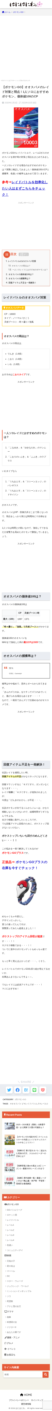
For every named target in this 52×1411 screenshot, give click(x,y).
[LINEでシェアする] (34, 1089)
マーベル (11, 1271)
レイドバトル (31, 1103)
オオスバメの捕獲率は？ (18, 278)
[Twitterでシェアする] (9, 1089)
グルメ (9, 1343)
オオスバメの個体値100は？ (20, 274)
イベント (11, 1349)
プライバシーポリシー (19, 1400)
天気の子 (11, 1261)
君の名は (11, 1266)
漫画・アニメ (13, 1337)
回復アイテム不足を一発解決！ (21, 282)
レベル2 (44, 1103)
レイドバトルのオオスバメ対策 (21, 261)
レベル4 (10, 1240)
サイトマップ (37, 1400)
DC (8, 1276)
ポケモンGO (20, 1099)
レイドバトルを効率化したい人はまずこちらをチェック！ (25, 188)
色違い (10, 1245)
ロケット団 (12, 1215)
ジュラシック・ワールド (18, 1286)
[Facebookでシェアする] (17, 1089)
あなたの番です (14, 1332)
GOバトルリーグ (14, 1210)
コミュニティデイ (15, 1250)
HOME (27, 1394)
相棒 (9, 1317)
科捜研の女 (12, 1322)
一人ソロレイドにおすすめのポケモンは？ (28, 270)
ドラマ (10, 1311)
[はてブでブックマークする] (26, 1089)
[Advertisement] (26, 46)
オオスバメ (17, 1103)
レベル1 (10, 1225)
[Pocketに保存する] (42, 1089)
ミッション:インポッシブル (19, 1291)
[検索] (46, 1375)
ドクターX (11, 1327)
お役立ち (10, 1355)
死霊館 (10, 1301)
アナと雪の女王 (14, 1306)
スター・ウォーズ (15, 1281)
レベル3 (10, 1235)
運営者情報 (26, 1404)
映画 (9, 1255)
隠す (24, 254)
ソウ (9, 1296)
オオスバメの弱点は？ (20, 266)
